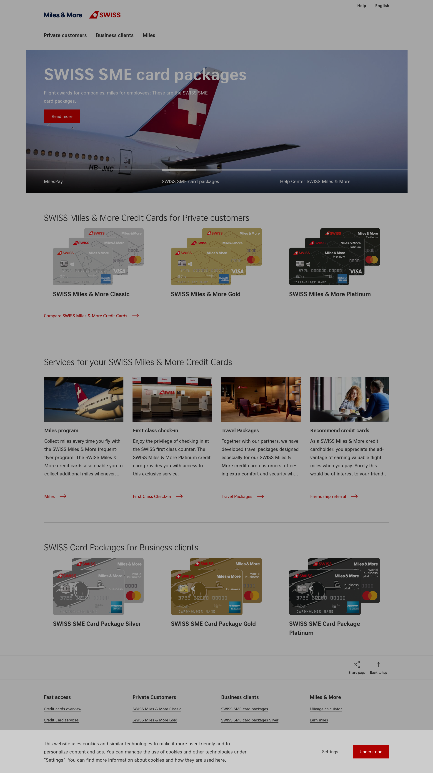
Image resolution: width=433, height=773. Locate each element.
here (220, 760)
